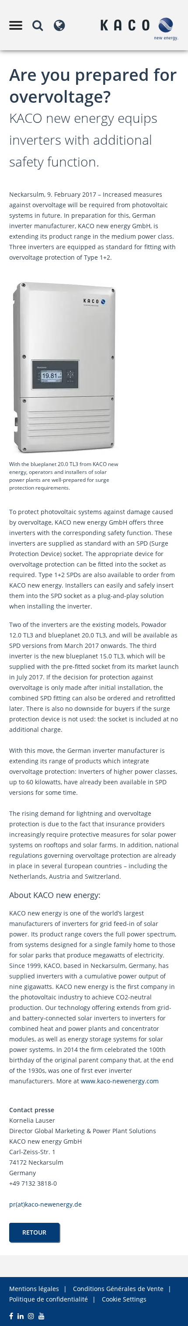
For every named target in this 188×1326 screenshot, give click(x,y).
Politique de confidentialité (48, 1299)
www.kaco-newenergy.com (120, 1081)
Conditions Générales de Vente (118, 1288)
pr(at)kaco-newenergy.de (45, 1204)
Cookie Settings (124, 1299)
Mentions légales (34, 1288)
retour (34, 1232)
